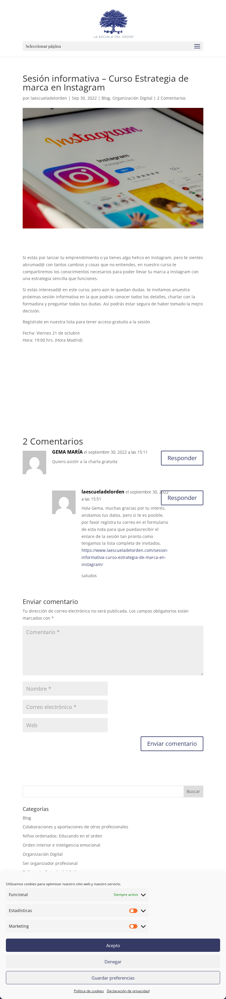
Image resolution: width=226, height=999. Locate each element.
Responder (182, 458)
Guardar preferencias (113, 978)
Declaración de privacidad (128, 990)
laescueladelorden (49, 98)
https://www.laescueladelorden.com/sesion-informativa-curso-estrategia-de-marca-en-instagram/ (125, 557)
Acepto (113, 945)
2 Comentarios (171, 98)
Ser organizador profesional (50, 863)
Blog (106, 98)
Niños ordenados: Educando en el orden (62, 836)
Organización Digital (132, 98)
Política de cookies (89, 990)
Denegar (113, 962)
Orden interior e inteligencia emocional (61, 845)
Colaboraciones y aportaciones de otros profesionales (75, 827)
